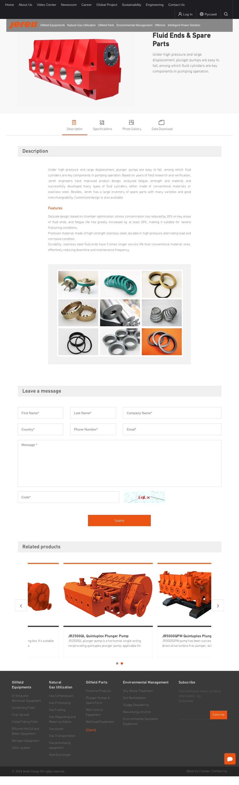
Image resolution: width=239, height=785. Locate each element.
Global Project (106, 5)
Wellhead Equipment (100, 722)
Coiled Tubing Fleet (25, 722)
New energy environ (137, 712)
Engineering (155, 5)
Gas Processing (60, 703)
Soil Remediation (134, 698)
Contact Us (176, 5)
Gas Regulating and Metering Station (62, 719)
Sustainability (131, 5)
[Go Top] (229, 771)
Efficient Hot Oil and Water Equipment (25, 731)
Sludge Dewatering (136, 705)
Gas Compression (61, 696)
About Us (25, 5)
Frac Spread (20, 714)
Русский (211, 14)
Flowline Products (98, 691)
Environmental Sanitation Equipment (140, 721)
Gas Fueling (57, 710)
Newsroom (69, 5)
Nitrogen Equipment (25, 740)
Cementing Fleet (23, 707)
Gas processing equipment (59, 745)
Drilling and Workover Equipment (26, 698)
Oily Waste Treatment (138, 691)
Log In (188, 14)
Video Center (46, 5)
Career (86, 5)
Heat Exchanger (60, 754)
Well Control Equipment (94, 712)
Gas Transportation (62, 736)
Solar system (21, 747)
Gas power (56, 729)
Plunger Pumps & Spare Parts (98, 700)
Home (9, 5)
